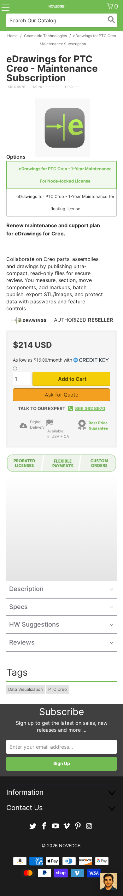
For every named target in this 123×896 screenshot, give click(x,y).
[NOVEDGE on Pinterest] (78, 826)
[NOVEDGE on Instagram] (89, 826)
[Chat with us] (108, 881)
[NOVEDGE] (57, 6)
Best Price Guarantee (98, 425)
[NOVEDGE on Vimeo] (67, 826)
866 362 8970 (90, 408)
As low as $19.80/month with (43, 360)
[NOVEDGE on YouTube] (55, 826)
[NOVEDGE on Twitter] (33, 826)
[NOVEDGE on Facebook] (44, 826)
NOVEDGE (69, 845)
